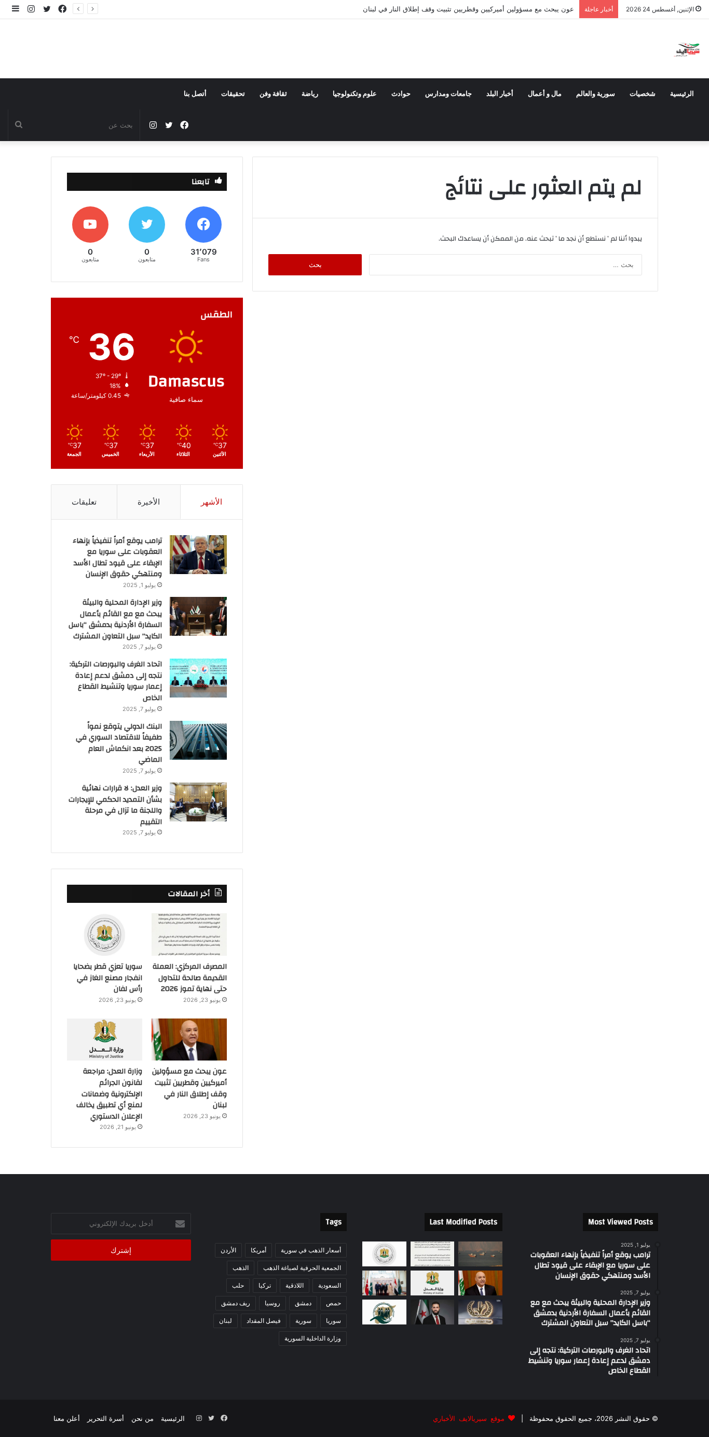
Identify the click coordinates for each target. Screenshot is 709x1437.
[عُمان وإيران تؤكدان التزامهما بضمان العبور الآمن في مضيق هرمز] (480, 1253)
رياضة (310, 93)
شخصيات (643, 93)
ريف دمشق (235, 1303)
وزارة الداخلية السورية (312, 1338)
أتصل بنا (195, 93)
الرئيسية (682, 93)
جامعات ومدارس (448, 93)
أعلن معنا (66, 1418)
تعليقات (84, 502)
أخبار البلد (499, 93)
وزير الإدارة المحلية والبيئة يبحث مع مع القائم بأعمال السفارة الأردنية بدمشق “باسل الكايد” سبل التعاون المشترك (115, 619)
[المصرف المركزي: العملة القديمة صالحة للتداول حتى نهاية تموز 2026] (189, 934)
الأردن (228, 1250)
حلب (238, 1285)
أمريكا (258, 1250)
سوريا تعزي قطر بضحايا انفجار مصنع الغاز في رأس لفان (107, 978)
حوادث (401, 93)
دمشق (303, 1303)
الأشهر (211, 502)
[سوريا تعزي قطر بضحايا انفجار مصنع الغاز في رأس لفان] (104, 934)
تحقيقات (233, 93)
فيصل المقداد (264, 1320)
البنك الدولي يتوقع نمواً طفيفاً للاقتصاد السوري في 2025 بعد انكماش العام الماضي (119, 743)
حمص (333, 1303)
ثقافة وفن (273, 93)
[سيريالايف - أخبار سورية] (687, 49)
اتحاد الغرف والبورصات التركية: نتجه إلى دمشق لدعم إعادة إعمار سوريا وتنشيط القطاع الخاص (116, 681)
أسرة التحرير (105, 1418)
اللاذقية (294, 1285)
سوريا (333, 1320)
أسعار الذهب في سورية (311, 1250)
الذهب (241, 1268)
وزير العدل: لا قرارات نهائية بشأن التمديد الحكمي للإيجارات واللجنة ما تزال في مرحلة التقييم (115, 805)
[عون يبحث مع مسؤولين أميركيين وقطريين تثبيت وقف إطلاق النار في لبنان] (189, 1040)
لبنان (225, 1320)
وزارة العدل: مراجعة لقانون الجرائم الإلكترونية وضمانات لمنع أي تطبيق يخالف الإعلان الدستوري (109, 1094)
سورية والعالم (595, 93)
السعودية (329, 1285)
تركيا (264, 1285)
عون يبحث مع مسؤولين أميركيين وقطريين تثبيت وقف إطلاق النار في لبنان (468, 9)
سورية (303, 1320)
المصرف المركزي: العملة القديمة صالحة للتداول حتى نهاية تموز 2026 (190, 978)
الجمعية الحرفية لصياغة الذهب (302, 1268)
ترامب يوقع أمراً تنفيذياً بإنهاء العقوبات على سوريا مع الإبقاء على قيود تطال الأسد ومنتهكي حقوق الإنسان (117, 557)
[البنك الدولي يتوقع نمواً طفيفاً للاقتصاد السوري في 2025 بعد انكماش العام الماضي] (198, 740)
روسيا (272, 1303)
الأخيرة (149, 502)
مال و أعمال (545, 93)
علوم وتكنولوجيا (355, 93)
